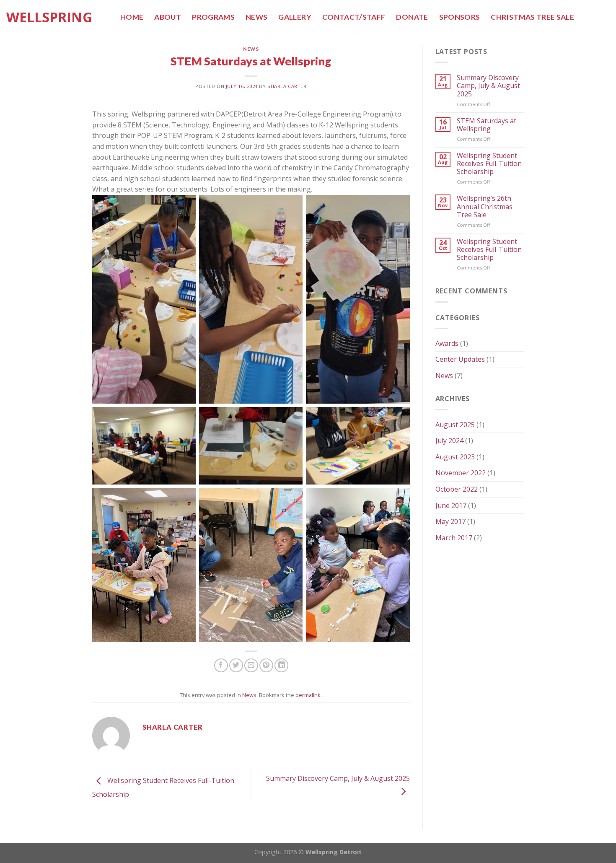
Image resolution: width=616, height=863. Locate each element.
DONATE (412, 17)
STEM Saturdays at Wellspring (486, 125)
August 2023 (455, 456)
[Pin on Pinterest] (266, 665)
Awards (446, 343)
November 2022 (460, 472)
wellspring (49, 17)
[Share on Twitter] (236, 665)
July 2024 (449, 440)
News (256, 17)
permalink (308, 695)
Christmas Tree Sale (532, 17)
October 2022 (456, 489)
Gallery (294, 17)
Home (131, 17)
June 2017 (450, 505)
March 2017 (453, 537)
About (167, 17)
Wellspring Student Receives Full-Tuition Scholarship (489, 164)
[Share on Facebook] (221, 665)
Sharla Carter (286, 86)
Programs (213, 17)
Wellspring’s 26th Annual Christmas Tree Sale (484, 206)
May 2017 (450, 521)
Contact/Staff (354, 17)
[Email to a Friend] (251, 665)
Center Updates (460, 359)
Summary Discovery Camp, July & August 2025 (488, 86)
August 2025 (455, 424)
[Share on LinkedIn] (281, 665)
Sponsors (459, 17)
